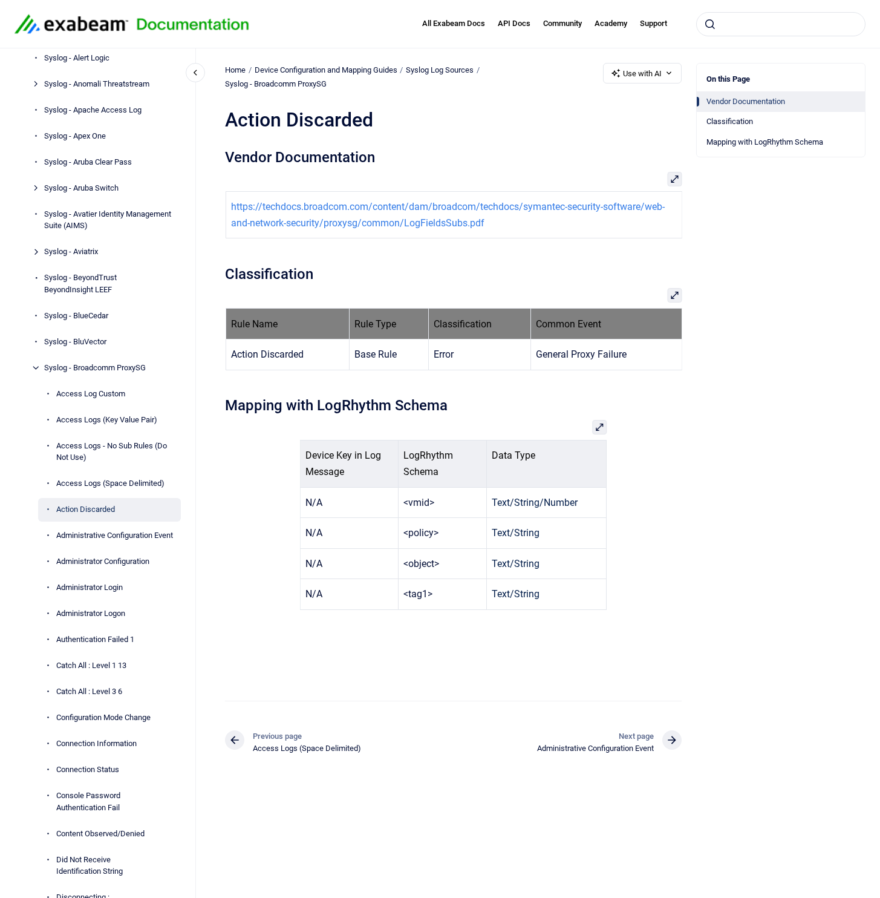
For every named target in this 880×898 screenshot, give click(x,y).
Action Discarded (85, 509)
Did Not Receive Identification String (89, 865)
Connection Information (96, 743)
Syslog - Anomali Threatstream (96, 83)
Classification (729, 121)
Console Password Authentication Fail (88, 801)
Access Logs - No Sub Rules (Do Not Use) (111, 451)
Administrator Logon (90, 613)
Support (653, 23)
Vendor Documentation (745, 101)
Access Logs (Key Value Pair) (106, 419)
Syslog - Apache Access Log (93, 109)
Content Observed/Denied (100, 833)
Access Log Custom (90, 393)
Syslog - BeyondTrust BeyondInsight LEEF (80, 283)
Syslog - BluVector (75, 341)
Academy (611, 23)
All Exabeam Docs (453, 23)
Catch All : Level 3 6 (89, 691)
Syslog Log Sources (440, 69)
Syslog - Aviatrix (71, 251)
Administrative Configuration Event (114, 535)
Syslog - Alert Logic (76, 57)
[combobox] (781, 24)
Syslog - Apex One (75, 135)
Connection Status (87, 769)
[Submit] (710, 24)
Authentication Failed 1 (95, 639)
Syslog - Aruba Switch (81, 187)
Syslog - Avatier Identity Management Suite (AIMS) (107, 220)
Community (562, 23)
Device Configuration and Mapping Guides (326, 69)
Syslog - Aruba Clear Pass (88, 161)
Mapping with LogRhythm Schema (764, 141)
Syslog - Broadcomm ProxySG (95, 367)
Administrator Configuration (102, 561)
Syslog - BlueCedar (76, 315)
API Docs (514, 23)
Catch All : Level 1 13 (91, 665)
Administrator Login (89, 587)
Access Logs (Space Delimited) (110, 483)
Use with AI (642, 73)
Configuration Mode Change (103, 717)
